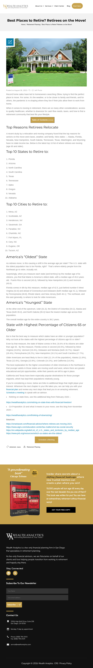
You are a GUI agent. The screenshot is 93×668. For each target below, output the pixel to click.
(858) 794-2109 (19, 639)
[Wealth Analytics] (15, 6)
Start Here (77, 6)
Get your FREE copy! (61, 510)
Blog (68, 6)
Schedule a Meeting (46, 440)
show (51, 120)
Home (23, 24)
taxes (19, 447)
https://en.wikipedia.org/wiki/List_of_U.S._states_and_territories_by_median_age (42, 430)
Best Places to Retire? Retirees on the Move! (57, 24)
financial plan (12, 389)
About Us (38, 6)
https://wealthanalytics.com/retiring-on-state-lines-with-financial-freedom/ (39, 402)
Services (48, 6)
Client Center (59, 6)
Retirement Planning (33, 24)
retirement (12, 447)
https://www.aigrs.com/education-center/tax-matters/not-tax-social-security (39, 427)
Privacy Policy (65, 663)
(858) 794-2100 (22, 637)
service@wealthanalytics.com (21, 644)
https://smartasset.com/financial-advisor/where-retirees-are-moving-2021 (39, 424)
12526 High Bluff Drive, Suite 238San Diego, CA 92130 (22, 622)
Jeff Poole (38, 90)
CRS (56, 663)
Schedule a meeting (15, 392)
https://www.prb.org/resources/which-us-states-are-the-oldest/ (34, 433)
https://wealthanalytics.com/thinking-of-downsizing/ (29, 415)
